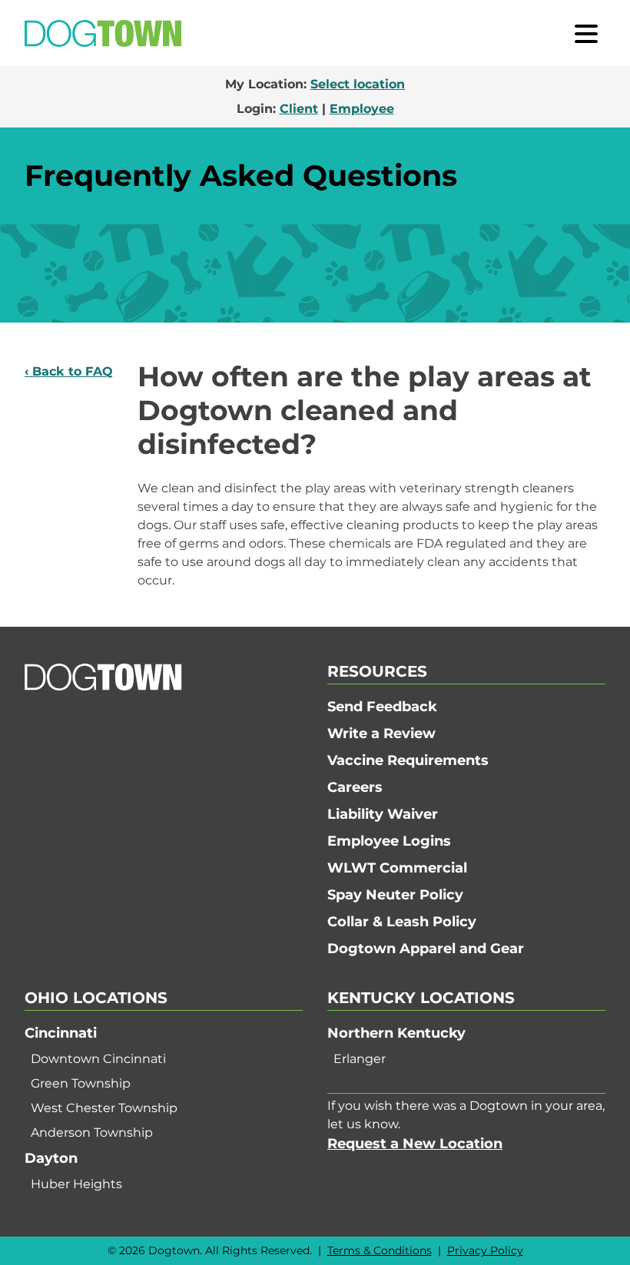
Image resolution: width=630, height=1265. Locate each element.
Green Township (81, 1083)
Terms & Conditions (379, 1250)
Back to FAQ (72, 371)
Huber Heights (76, 1184)
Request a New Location (414, 1143)
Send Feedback (382, 706)
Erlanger (359, 1058)
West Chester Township (104, 1108)
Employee (362, 108)
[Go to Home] (103, 33)
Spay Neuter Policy (395, 894)
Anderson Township (92, 1132)
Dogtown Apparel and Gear (425, 948)
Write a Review (381, 733)
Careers (355, 787)
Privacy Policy (485, 1250)
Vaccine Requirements (408, 760)
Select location (357, 84)
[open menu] (586, 33)
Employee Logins (389, 841)
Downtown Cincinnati (98, 1058)
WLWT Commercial (397, 867)
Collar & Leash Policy (401, 921)
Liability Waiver (382, 814)
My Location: (315, 84)
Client (299, 108)
